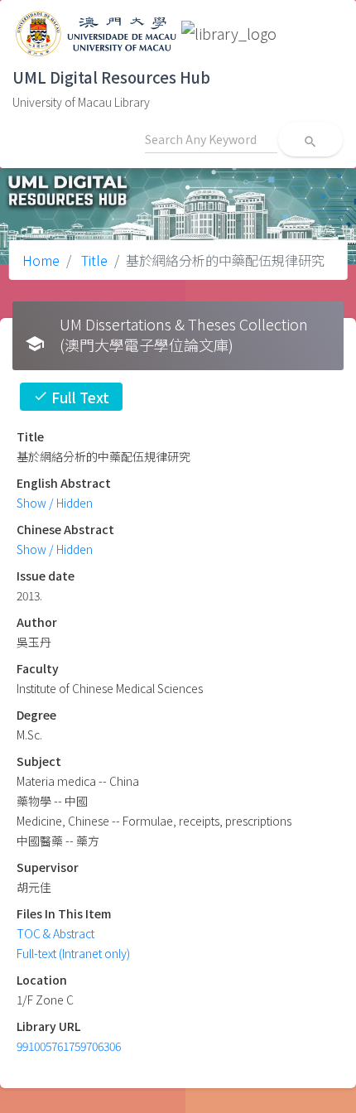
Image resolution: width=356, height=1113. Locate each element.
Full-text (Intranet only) (73, 953)
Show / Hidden (55, 502)
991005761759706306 (69, 1046)
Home (41, 260)
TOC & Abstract (55, 933)
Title (93, 260)
